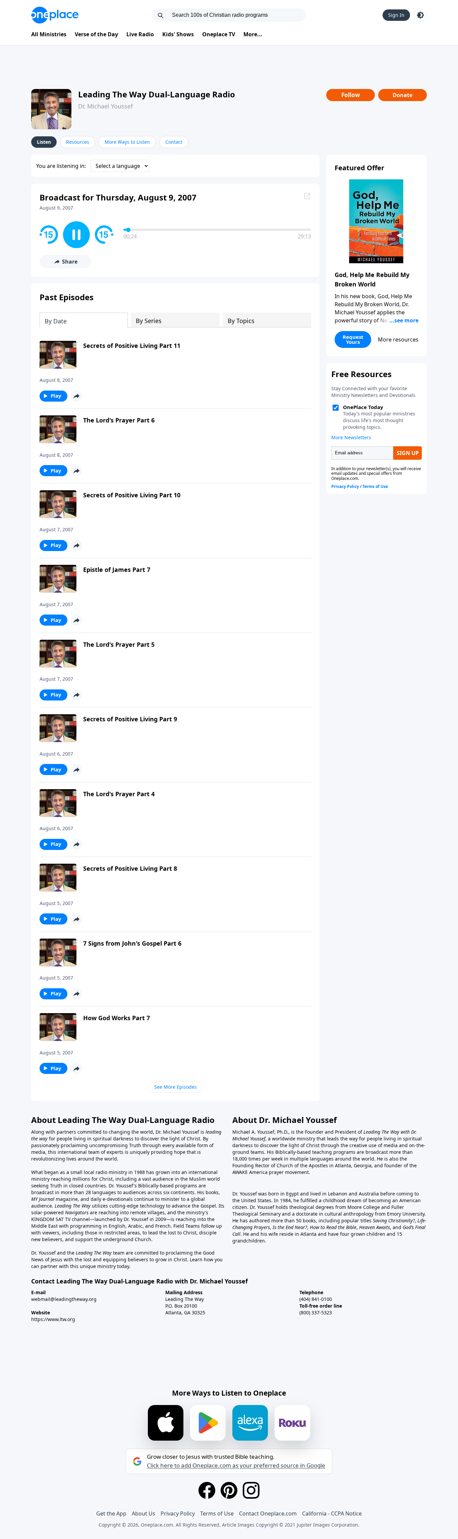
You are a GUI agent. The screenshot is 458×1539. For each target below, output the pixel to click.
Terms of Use (217, 1513)
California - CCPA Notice (332, 1513)
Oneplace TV (218, 34)
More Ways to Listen (127, 142)
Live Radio (140, 34)
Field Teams (186, 1226)
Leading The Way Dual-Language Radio (156, 94)
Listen (44, 142)
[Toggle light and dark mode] (420, 15)
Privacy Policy (178, 1513)
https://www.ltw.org (53, 1319)
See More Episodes (175, 1087)
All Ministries (48, 34)
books (212, 1192)
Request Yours (353, 339)
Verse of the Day (96, 34)
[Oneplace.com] (54, 15)
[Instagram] (251, 1490)
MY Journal (42, 1199)
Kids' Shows (178, 34)
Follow (350, 95)
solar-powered (48, 1212)
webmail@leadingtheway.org (64, 1299)
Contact (173, 142)
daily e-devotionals (112, 1199)
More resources (398, 339)
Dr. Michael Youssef (105, 106)
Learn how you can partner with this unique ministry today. (127, 1262)
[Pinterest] (229, 1490)
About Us (143, 1513)
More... (252, 34)
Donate (402, 95)
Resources (77, 142)
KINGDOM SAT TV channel (60, 1219)
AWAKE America (250, 1172)
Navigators (77, 1212)
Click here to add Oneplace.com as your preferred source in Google (236, 1465)
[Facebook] (206, 1490)
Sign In (396, 15)
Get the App (111, 1513)
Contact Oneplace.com (268, 1513)
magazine (66, 1199)
